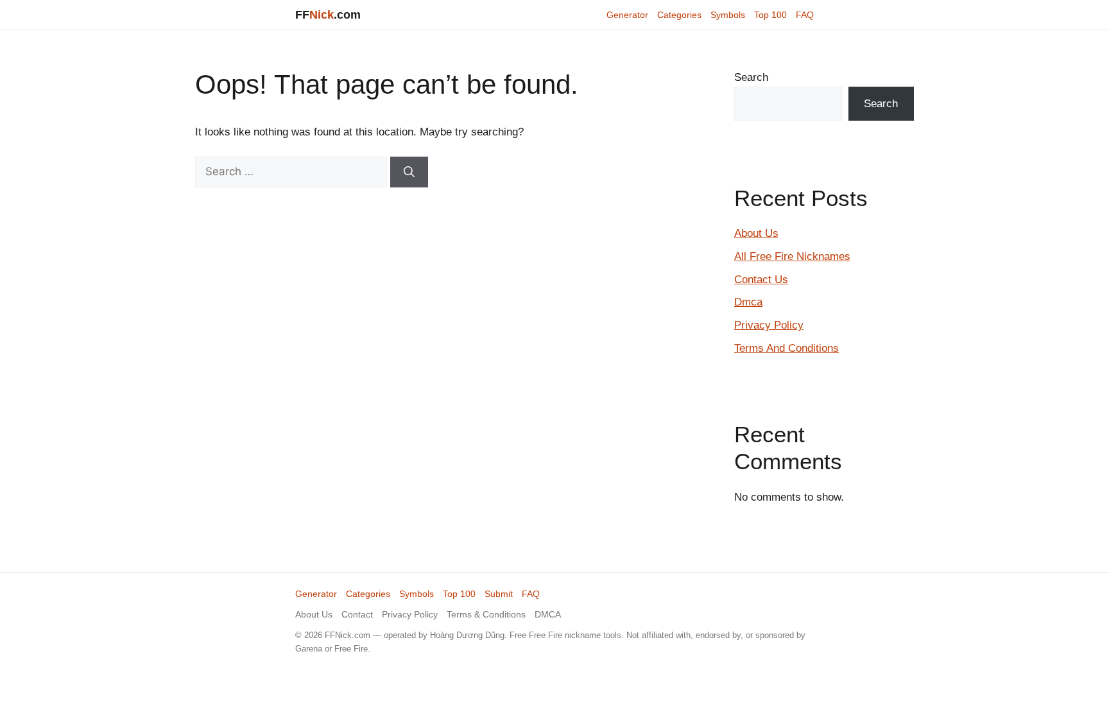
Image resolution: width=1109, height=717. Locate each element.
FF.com (328, 15)
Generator (627, 15)
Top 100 (770, 15)
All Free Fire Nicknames (792, 256)
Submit (499, 594)
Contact (357, 614)
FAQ (805, 15)
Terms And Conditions (786, 348)
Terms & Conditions (486, 614)
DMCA (548, 614)
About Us (756, 233)
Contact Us (761, 279)
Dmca (748, 302)
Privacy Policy (769, 325)
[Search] (409, 172)
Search (751, 77)
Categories (679, 15)
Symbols (727, 15)
